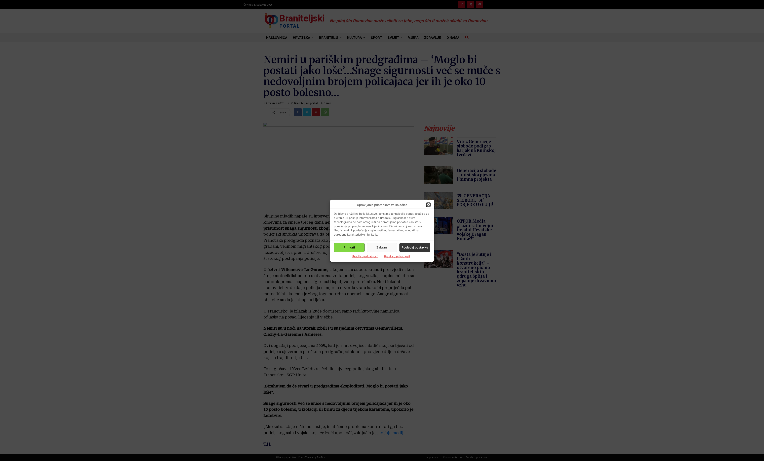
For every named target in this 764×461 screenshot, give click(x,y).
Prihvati (349, 247)
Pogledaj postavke (414, 247)
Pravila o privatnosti (365, 256)
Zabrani (382, 247)
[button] (428, 205)
